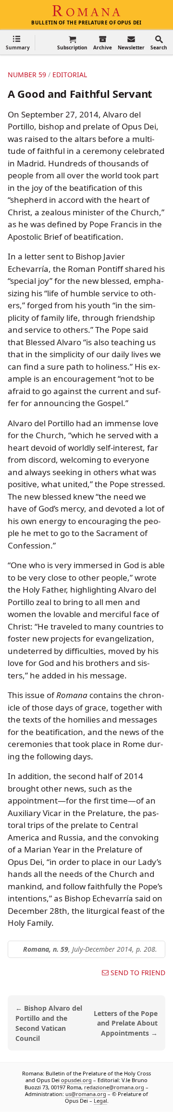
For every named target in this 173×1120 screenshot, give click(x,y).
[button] (18, 42)
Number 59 (27, 74)
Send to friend (138, 972)
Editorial (69, 74)
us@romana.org (85, 1093)
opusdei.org (76, 1080)
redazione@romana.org (114, 1087)
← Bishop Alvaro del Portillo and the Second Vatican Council (48, 1022)
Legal (100, 1101)
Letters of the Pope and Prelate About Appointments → (126, 1023)
